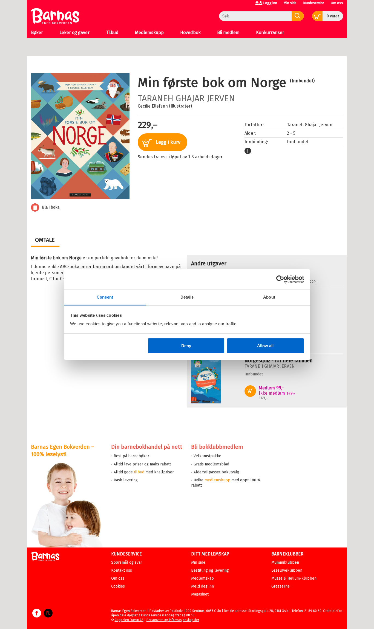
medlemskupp (217, 480)
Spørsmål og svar (126, 562)
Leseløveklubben (286, 570)
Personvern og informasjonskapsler (172, 620)
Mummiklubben (285, 562)
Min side (290, 3)
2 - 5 (291, 133)
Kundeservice (313, 3)
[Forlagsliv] (48, 616)
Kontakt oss (121, 570)
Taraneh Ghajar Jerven (186, 98)
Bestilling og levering (210, 570)
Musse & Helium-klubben (294, 578)
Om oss (337, 3)
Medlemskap (202, 578)
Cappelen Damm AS (129, 620)
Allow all (265, 345)
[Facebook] (36, 616)
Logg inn (270, 3)
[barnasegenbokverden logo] (45, 557)
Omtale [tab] (45, 240)
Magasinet (200, 594)
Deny (186, 345)
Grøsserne (280, 586)
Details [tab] (187, 297)
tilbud (139, 472)
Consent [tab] (105, 297)
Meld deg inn (202, 586)
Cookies (118, 586)
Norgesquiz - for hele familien (278, 361)
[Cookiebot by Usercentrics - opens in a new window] (280, 279)
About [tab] (269, 297)
